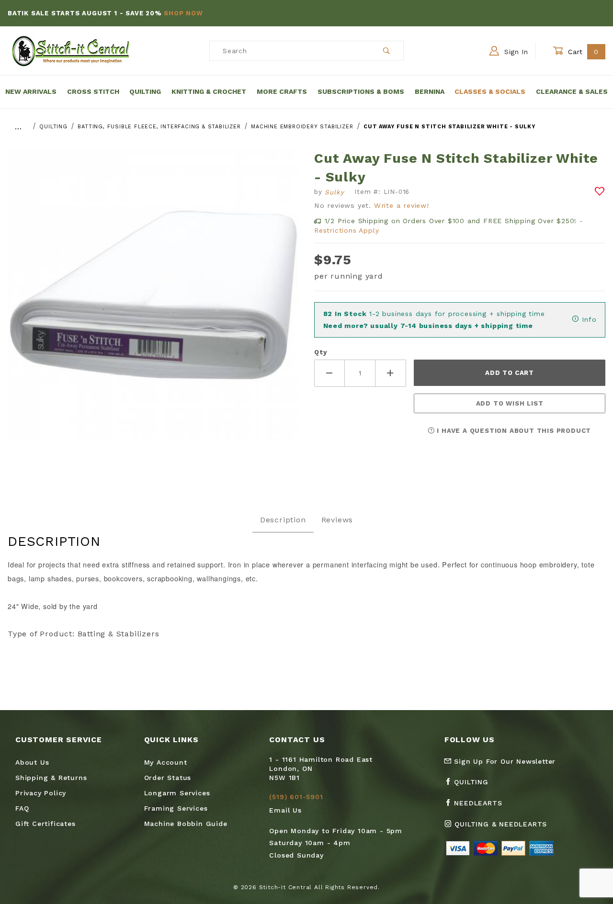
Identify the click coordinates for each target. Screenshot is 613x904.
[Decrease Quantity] (329, 373)
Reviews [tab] (337, 519)
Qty (320, 352)
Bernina (429, 91)
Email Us (285, 810)
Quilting (145, 91)
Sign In (514, 52)
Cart (582, 52)
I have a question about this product (513, 430)
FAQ (22, 808)
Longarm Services (177, 793)
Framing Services (176, 808)
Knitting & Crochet (208, 91)
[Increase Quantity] (390, 373)
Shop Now (183, 13)
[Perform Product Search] (386, 50)
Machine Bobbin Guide (185, 823)
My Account (165, 762)
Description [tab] (283, 519)
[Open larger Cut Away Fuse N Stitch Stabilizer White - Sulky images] (153, 301)
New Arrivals (31, 91)
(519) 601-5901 (296, 797)
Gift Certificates (45, 823)
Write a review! (401, 205)
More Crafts (282, 91)
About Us (32, 762)
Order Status (168, 777)
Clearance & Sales (572, 91)
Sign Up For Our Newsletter (504, 761)
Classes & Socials (489, 91)
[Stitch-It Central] (71, 50)
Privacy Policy (40, 793)
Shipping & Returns (51, 777)
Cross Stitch (93, 91)
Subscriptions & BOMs (361, 91)
